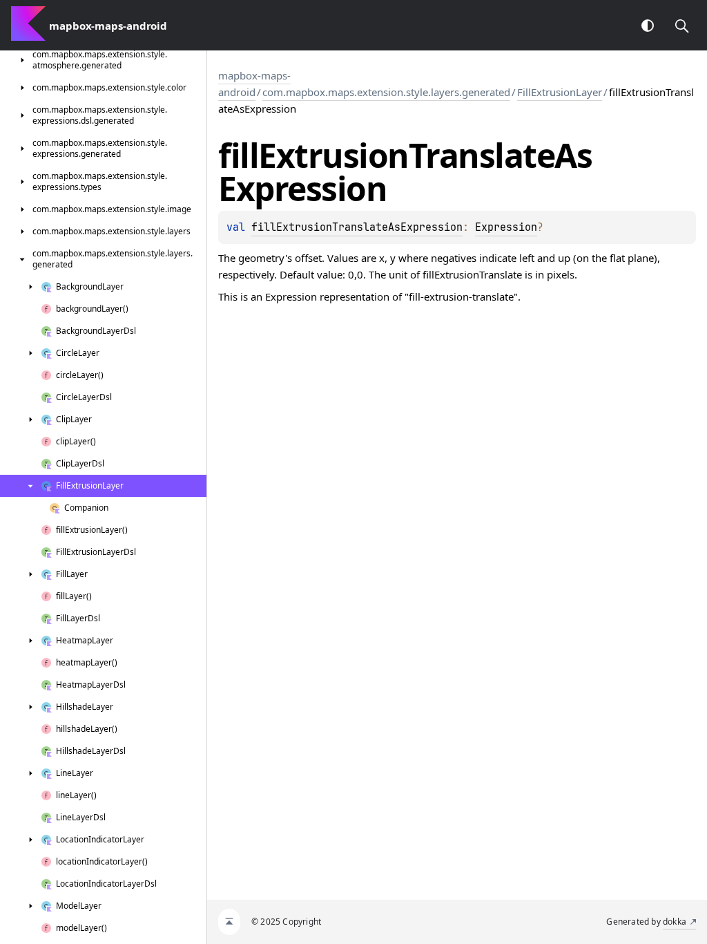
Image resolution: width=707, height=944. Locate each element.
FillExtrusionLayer (559, 92)
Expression (506, 227)
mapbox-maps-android (254, 83)
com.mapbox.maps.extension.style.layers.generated (386, 92)
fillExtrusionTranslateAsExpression (357, 227)
